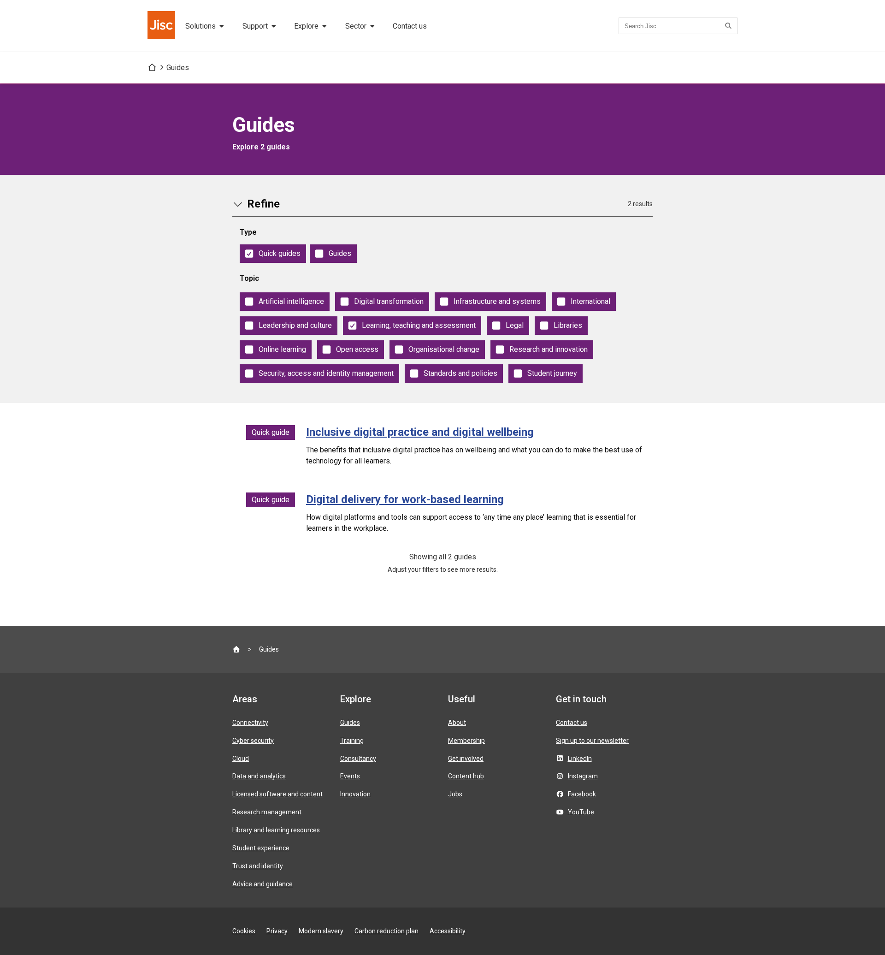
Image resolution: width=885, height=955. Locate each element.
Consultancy (358, 758)
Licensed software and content (277, 794)
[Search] (729, 26)
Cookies (243, 931)
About (457, 722)
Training (352, 740)
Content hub (466, 776)
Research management (266, 812)
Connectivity (250, 722)
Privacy (277, 931)
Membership (466, 740)
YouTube (581, 812)
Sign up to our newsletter (592, 740)
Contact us (410, 26)
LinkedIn (580, 758)
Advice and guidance (262, 884)
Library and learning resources (276, 830)
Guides (177, 67)
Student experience (260, 848)
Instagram (583, 776)
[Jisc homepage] (162, 26)
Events (350, 776)
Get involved (466, 758)
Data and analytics (259, 776)
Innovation (355, 794)
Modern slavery (321, 931)
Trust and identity (257, 866)
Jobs (455, 794)
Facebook (582, 794)
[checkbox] (273, 253)
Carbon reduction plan (386, 931)
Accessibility (448, 931)
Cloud (240, 758)
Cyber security (253, 740)
